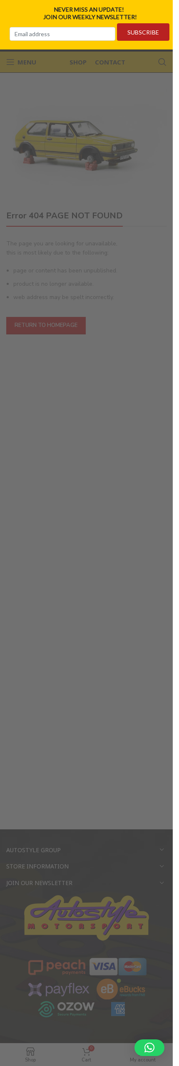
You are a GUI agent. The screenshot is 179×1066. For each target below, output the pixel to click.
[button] (149, 1047)
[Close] (170, 9)
